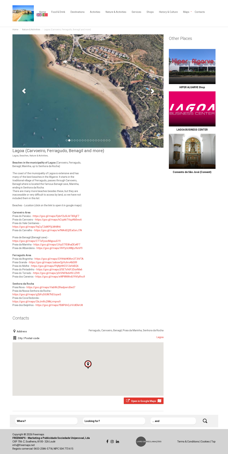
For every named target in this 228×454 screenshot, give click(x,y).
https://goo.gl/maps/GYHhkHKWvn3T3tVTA (59, 258)
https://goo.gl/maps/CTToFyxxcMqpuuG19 (36, 241)
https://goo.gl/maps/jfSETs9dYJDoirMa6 (59, 269)
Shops (150, 12)
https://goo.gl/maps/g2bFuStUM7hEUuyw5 (36, 294)
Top (213, 441)
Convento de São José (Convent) (192, 172)
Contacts (200, 12)
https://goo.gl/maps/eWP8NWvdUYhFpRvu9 (60, 276)
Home (15, 29)
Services (136, 12)
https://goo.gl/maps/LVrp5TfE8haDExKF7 (56, 244)
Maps (186, 12)
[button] (23, 90)
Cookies (205, 441)
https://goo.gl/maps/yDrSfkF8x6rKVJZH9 (56, 273)
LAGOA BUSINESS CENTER (192, 129)
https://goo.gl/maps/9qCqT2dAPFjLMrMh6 (36, 226)
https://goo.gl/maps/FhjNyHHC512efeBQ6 (55, 265)
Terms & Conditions (188, 441)
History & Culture (168, 12)
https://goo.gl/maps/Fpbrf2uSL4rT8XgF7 (56, 216)
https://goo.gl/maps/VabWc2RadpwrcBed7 (51, 287)
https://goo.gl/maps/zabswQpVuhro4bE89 (53, 262)
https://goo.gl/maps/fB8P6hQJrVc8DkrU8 (59, 305)
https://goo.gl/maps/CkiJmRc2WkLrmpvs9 (36, 301)
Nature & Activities (116, 12)
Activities (95, 12)
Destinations (78, 12)
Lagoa (160, 337)
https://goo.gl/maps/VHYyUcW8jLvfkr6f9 (59, 248)
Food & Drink (58, 12)
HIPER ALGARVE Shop (192, 87)
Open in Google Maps (144, 401)
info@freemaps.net (23, 445)
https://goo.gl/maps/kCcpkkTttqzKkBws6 (58, 219)
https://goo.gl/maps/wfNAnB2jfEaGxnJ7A (58, 230)
